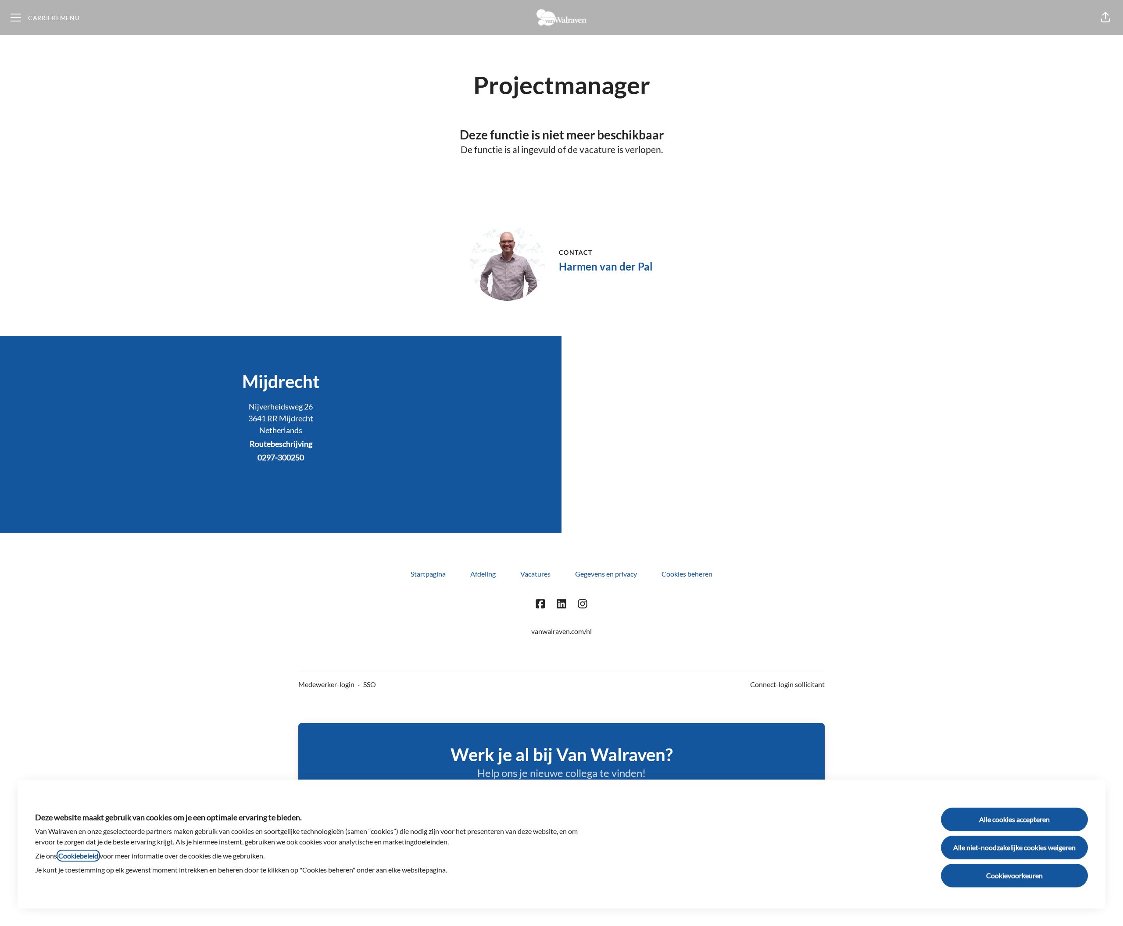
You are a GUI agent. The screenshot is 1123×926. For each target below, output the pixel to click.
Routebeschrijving (281, 444)
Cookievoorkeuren (1014, 875)
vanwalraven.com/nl (561, 631)
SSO (369, 684)
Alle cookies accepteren (1014, 819)
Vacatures (535, 574)
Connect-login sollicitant (787, 684)
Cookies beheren (687, 574)
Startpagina (428, 574)
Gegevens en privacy (606, 574)
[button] (1105, 17)
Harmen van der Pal (606, 266)
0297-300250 (281, 457)
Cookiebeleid (78, 855)
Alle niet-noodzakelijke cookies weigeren (1014, 847)
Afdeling (483, 574)
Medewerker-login (326, 684)
